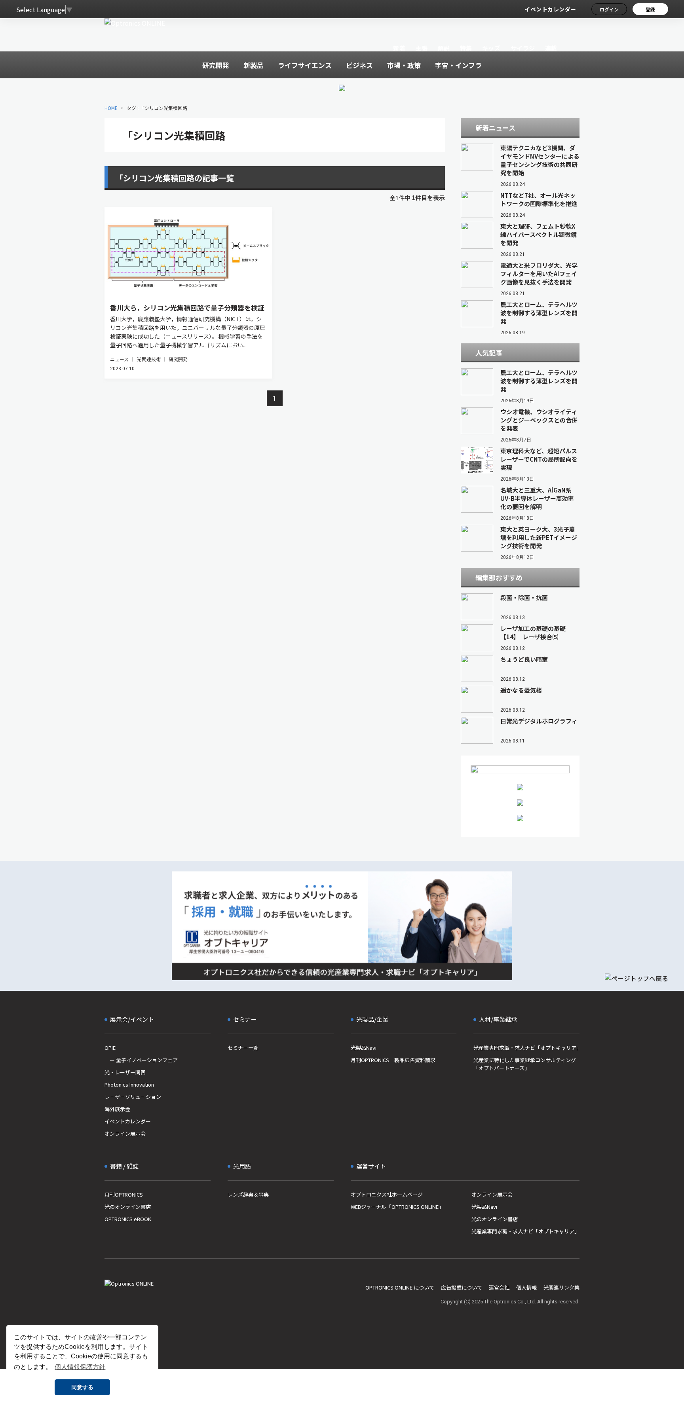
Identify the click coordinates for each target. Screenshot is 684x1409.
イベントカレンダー (550, 9)
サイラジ (523, 48)
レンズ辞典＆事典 (248, 1194)
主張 (421, 48)
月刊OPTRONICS (123, 1194)
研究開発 (178, 359)
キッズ (491, 48)
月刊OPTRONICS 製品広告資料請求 (393, 1060)
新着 (399, 48)
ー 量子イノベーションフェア (141, 1060)
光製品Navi (363, 1047)
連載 (551, 48)
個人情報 (526, 1287)
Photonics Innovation (129, 1084)
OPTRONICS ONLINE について (399, 1287)
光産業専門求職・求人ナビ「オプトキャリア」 (526, 1047)
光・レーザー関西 (125, 1072)
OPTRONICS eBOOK (127, 1219)
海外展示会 (117, 1109)
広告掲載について (461, 1287)
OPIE (110, 1047)
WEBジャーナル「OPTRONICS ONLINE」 (397, 1206)
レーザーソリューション (132, 1096)
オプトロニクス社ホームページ (387, 1194)
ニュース (119, 359)
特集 (466, 48)
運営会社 (499, 1287)
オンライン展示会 (125, 1133)
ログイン (609, 9)
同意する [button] (82, 1387)
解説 (444, 48)
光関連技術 (149, 359)
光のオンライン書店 (127, 1206)
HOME (111, 107)
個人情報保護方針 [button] (80, 1367)
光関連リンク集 (561, 1287)
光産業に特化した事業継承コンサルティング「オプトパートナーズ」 (524, 1064)
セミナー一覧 (243, 1047)
